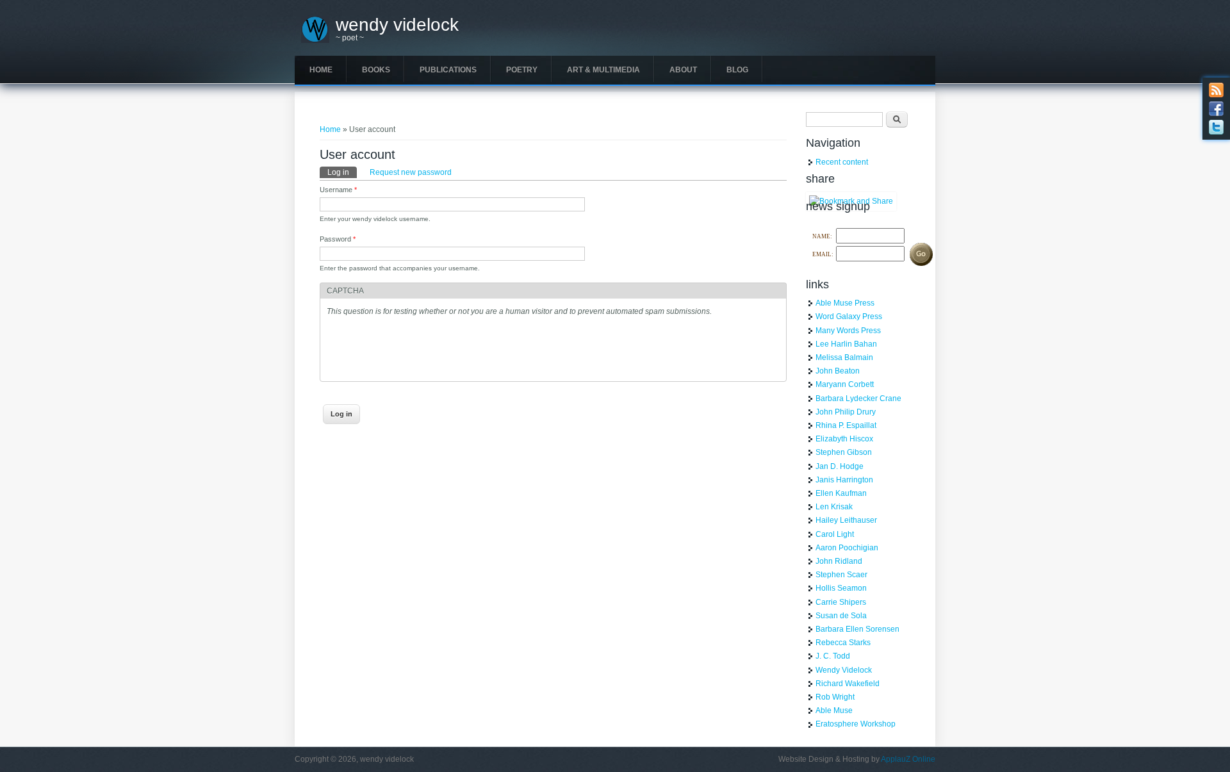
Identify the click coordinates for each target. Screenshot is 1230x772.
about (683, 69)
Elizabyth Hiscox (844, 438)
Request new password (411, 172)
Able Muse (834, 710)
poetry (521, 69)
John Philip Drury (846, 411)
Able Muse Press (845, 303)
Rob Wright (835, 697)
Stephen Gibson (844, 452)
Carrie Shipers (841, 602)
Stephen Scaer (841, 574)
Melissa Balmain (844, 357)
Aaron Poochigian (847, 547)
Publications (448, 69)
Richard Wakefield (848, 683)
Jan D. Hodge (840, 466)
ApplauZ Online (908, 759)
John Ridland (839, 561)
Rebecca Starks (843, 642)
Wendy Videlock (844, 670)
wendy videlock (397, 25)
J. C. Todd (833, 656)
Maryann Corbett (845, 384)
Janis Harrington (844, 479)
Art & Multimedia (603, 69)
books (376, 69)
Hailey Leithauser (846, 520)
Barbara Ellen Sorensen (857, 629)
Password (338, 239)
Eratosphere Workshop (856, 723)
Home (320, 69)
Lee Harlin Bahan (846, 344)
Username (338, 189)
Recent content (842, 162)
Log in (342, 172)
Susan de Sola (841, 615)
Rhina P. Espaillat (846, 425)
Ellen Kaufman (841, 493)
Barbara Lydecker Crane (858, 398)
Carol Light (835, 534)
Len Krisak (834, 506)
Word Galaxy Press (849, 316)
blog (737, 69)
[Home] (315, 40)
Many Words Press (848, 330)
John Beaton (838, 370)
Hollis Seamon (841, 588)
